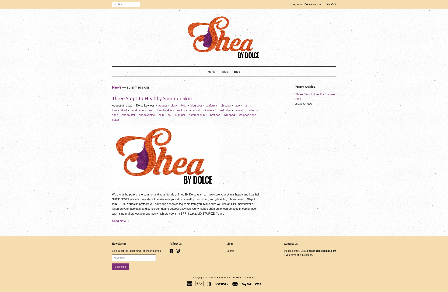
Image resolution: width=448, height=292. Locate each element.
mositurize (224, 110)
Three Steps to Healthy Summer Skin (152, 98)
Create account (312, 4)
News (116, 87)
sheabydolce (147, 115)
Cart (333, 4)
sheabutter (128, 115)
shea (115, 115)
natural (238, 110)
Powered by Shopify (244, 277)
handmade (137, 110)
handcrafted (119, 110)
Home (211, 72)
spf (169, 115)
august (162, 105)
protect (251, 110)
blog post (196, 105)
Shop (224, 72)
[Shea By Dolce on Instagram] (178, 251)
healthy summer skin (188, 110)
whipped (229, 115)
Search (230, 250)
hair (246, 105)
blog (184, 105)
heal (150, 110)
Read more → (120, 221)
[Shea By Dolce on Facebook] (171, 251)
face (237, 105)
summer (180, 115)
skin (161, 115)
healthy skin (164, 110)
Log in (295, 4)
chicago (226, 105)
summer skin (197, 115)
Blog (237, 72)
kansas (209, 110)
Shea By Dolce (222, 277)
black (174, 105)
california (211, 105)
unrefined (214, 115)
